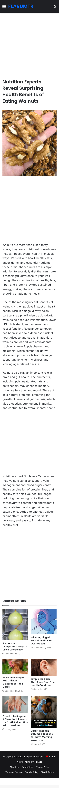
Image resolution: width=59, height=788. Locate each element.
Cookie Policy (32, 772)
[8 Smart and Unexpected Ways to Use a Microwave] (15, 624)
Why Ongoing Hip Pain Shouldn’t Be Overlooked (41, 640)
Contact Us (27, 767)
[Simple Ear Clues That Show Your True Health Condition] (44, 667)
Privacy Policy (42, 767)
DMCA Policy (47, 772)
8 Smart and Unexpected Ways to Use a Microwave (15, 646)
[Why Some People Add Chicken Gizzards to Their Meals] (15, 666)
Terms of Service (14, 772)
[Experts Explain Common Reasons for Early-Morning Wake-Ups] (44, 712)
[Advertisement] (29, 44)
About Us (15, 767)
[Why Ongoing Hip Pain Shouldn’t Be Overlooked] (44, 621)
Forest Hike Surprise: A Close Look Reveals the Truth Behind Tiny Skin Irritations (15, 721)
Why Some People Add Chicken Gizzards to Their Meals (13, 682)
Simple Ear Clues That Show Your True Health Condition (43, 682)
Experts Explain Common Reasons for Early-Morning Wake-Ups (42, 735)
